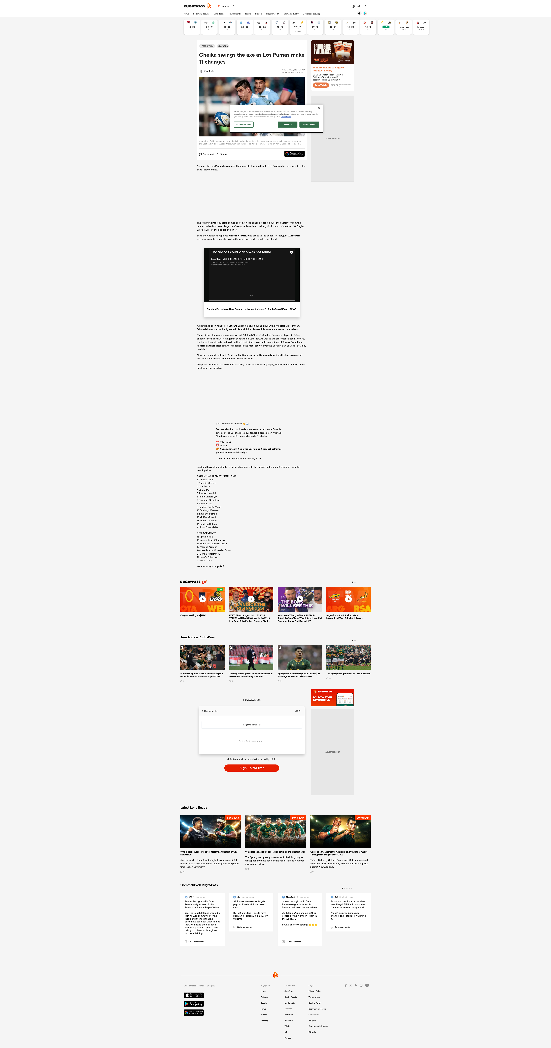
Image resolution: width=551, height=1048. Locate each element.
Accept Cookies (309, 124)
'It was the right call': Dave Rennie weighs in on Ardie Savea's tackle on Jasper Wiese (202, 904)
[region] (276, 119)
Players (258, 13)
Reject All (288, 124)
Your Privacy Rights (244, 124)
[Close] (319, 108)
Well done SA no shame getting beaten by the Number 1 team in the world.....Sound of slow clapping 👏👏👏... (299, 924)
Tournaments (235, 13)
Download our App (311, 13)
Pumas (219, 166)
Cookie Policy (315, 1003)
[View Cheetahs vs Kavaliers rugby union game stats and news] (403, 27)
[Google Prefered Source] (293, 154)
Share (223, 154)
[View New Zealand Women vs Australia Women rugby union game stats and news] (298, 27)
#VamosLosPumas (271, 448)
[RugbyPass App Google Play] (212, 1004)
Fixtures (264, 997)
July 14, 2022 (253, 458)
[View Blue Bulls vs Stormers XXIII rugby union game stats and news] (245, 27)
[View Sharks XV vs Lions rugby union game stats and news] (262, 27)
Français (288, 1038)
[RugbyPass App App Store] (212, 995)
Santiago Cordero (248, 355)
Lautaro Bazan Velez (239, 325)
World (287, 1026)
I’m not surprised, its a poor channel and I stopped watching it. (348, 915)
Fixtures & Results (201, 13)
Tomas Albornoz (262, 329)
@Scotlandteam (228, 448)
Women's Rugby (291, 13)
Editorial (312, 1032)
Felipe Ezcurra (290, 355)
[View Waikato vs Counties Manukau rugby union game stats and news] (368, 27)
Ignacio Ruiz (233, 329)
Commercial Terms (317, 1008)
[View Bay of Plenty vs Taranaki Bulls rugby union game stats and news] (333, 27)
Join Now (289, 991)
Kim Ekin (209, 71)
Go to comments (195, 941)
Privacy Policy (315, 991)
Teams (248, 13)
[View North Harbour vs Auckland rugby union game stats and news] (315, 27)
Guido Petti (294, 235)
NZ (286, 1032)
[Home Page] (197, 6)
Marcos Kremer (237, 235)
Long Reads (219, 13)
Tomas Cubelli (291, 342)
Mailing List (290, 1003)
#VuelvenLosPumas (249, 448)
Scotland (278, 166)
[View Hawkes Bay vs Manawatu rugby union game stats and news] (209, 27)
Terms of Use (314, 997)
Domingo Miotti (268, 355)
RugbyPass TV (273, 13)
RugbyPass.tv (291, 997)
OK (251, 296)
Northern (289, 1014)
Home (263, 991)
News (186, 13)
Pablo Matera (219, 222)
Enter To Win (321, 85)
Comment (208, 154)
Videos (264, 1014)
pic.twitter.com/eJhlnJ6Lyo (231, 452)
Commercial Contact (318, 1026)
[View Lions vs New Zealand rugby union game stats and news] (421, 27)
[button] (210, 844)
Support (312, 1020)
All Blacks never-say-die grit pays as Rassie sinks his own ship (249, 904)
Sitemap (264, 1020)
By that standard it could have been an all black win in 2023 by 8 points (250, 915)
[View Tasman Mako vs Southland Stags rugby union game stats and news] (280, 27)
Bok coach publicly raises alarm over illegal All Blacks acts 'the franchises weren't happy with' (348, 904)
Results (264, 1003)
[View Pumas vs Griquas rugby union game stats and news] (227, 27)
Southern (289, 1020)
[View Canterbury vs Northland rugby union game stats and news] (192, 27)
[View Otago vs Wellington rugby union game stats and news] (386, 27)
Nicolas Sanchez (206, 345)
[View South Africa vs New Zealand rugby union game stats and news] (351, 27)
